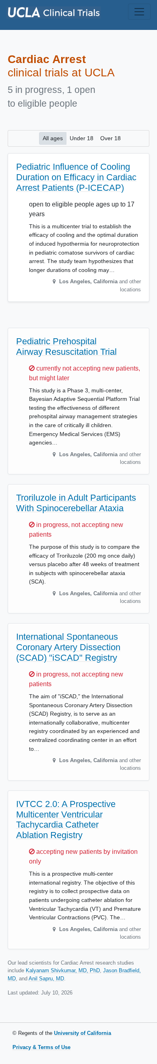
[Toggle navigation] (139, 12)
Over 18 (110, 138)
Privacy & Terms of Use (41, 1047)
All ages (53, 138)
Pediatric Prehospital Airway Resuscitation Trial (66, 346)
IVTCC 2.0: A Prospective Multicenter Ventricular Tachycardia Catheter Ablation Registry (66, 820)
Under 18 (81, 138)
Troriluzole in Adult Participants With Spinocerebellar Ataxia (76, 503)
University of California (82, 1033)
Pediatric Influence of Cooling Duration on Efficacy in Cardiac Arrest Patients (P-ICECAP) (76, 177)
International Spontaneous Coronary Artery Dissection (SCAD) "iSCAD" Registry (68, 647)
